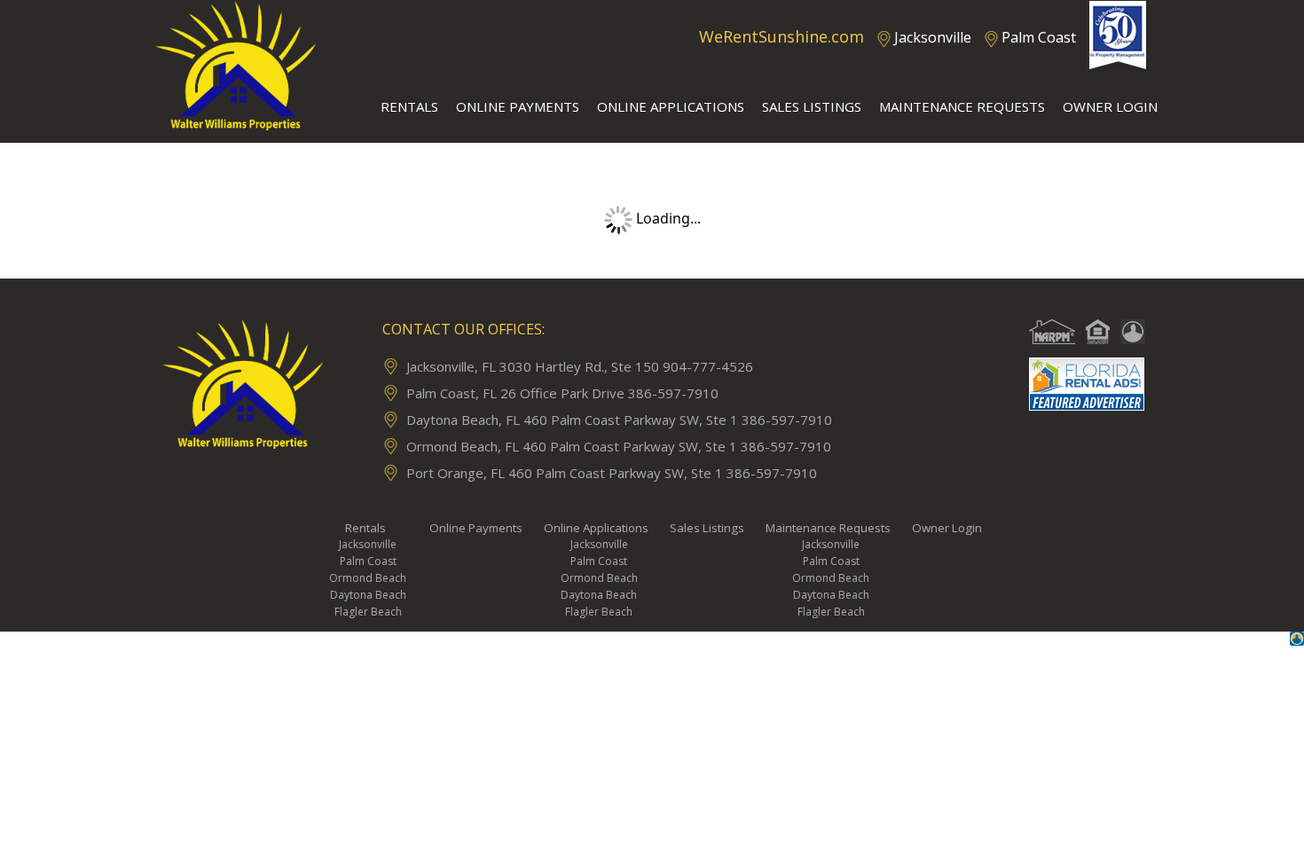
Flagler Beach (368, 611)
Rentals (365, 528)
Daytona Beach (368, 594)
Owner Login (947, 528)
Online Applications (596, 528)
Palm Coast (1039, 37)
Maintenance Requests (828, 528)
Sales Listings (707, 528)
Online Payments (475, 528)
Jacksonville (932, 37)
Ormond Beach (367, 577)
